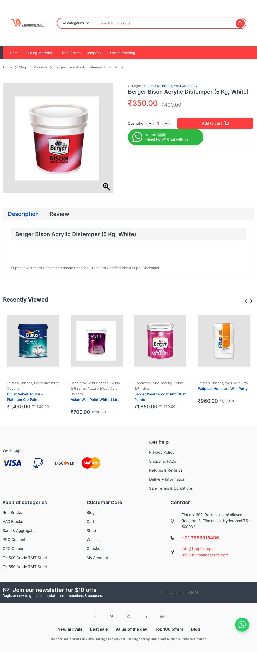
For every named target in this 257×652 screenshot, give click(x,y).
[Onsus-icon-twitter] (112, 616)
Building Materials (38, 53)
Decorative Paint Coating (90, 383)
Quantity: (135, 123)
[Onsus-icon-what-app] (162, 616)
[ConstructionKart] (26, 23)
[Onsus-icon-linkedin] (145, 616)
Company (93, 53)
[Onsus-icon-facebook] (95, 616)
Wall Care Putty (185, 86)
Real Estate (71, 53)
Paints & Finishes (159, 86)
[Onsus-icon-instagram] (129, 616)
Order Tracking (122, 53)
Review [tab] (59, 214)
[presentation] (246, 301)
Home (14, 53)
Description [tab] (23, 214)
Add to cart (212, 123)
